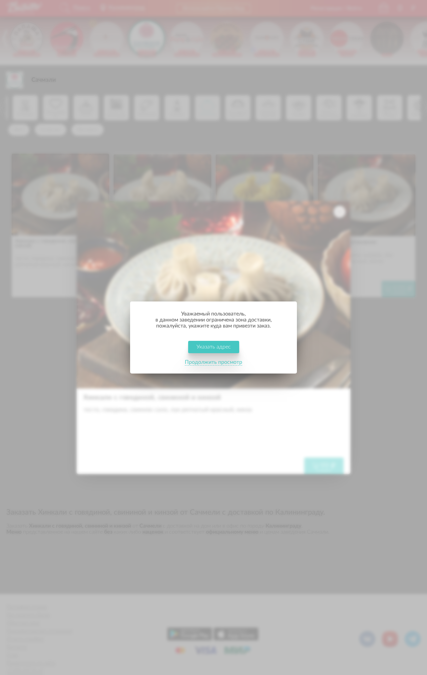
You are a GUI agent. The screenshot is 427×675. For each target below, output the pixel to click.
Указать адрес (213, 347)
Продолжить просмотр (213, 362)
